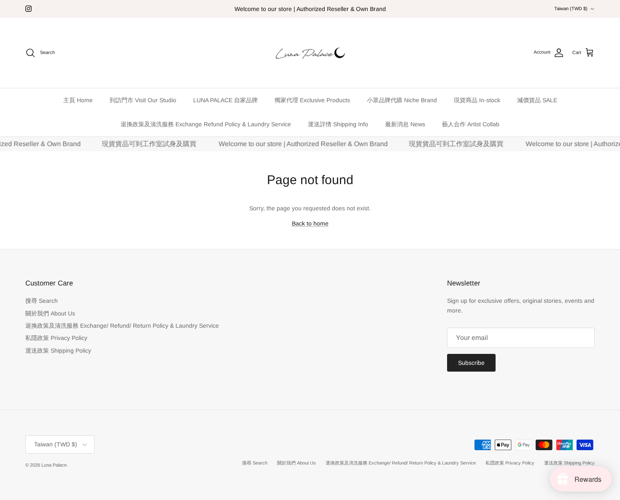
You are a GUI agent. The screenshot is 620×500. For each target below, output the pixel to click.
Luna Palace (54, 464)
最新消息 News (405, 124)
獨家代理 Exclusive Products (312, 100)
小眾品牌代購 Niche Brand (402, 100)
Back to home (310, 223)
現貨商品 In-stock (477, 100)
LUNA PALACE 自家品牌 (225, 100)
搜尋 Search (41, 300)
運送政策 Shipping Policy (58, 350)
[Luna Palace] (310, 53)
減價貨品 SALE (537, 100)
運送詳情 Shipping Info (338, 124)
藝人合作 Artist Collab (470, 124)
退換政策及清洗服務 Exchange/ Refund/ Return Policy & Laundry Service (122, 325)
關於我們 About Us (50, 313)
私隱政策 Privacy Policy (56, 337)
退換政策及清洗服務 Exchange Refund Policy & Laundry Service (206, 124)
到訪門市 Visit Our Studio (143, 100)
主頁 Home (78, 100)
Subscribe (471, 362)
